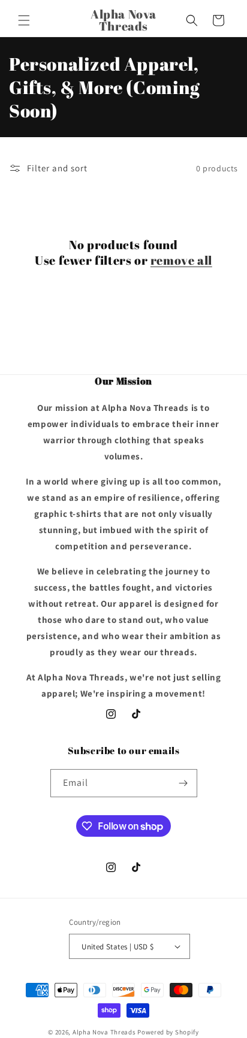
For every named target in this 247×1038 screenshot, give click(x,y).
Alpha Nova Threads (104, 1032)
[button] (24, 20)
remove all (181, 260)
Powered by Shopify (168, 1032)
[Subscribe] (183, 783)
